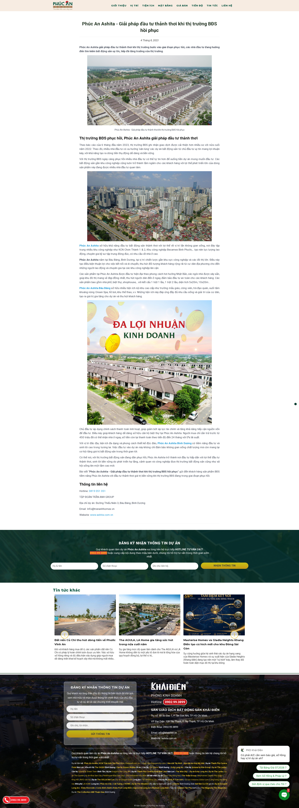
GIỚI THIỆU (118, 5)
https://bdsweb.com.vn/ (130, 763)
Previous (65, 635)
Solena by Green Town (87, 771)
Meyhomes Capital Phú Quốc (209, 776)
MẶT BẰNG (165, 5)
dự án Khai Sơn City (93, 776)
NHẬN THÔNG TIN (225, 565)
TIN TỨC (212, 5)
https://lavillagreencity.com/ (154, 763)
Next (234, 635)
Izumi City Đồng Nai (171, 776)
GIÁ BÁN (182, 5)
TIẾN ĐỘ (197, 5)
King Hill (75, 780)
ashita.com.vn (168, 738)
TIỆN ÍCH (148, 5)
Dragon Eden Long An (121, 771)
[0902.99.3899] (6, 799)
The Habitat (154, 767)
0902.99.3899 (175, 702)
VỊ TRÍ (134, 5)
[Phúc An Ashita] (70, 5)
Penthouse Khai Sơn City (113, 776)
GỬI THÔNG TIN (100, 734)
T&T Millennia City (149, 780)
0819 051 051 (97, 491)
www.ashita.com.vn (101, 514)
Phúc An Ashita (158, 805)
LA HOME (87, 784)
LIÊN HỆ (227, 5)
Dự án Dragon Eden (124, 780)
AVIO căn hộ (85, 780)
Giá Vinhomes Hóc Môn (136, 776)
